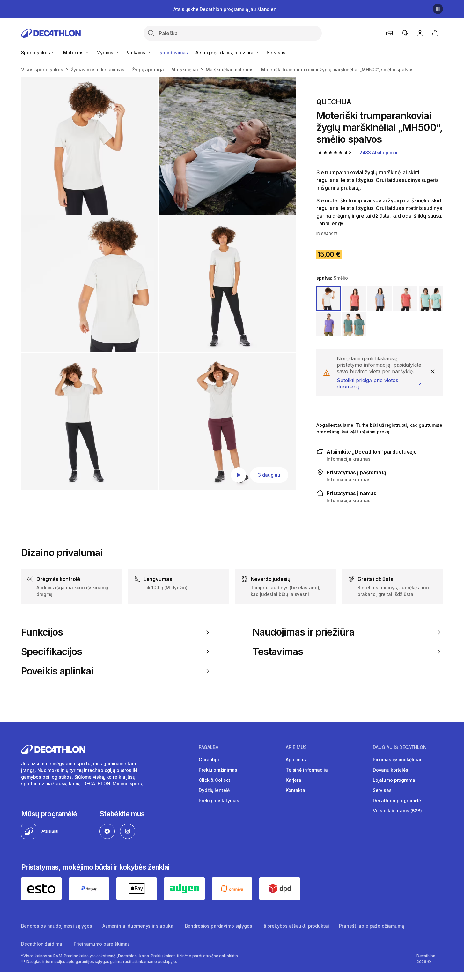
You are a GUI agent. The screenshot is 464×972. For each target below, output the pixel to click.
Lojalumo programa (394, 780)
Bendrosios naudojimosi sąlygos (56, 926)
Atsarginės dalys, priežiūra (224, 52)
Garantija (209, 759)
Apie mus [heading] (296, 747)
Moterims (74, 52)
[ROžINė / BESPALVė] (354, 298)
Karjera (293, 780)
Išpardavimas (173, 52)
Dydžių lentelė (214, 790)
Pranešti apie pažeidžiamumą (371, 926)
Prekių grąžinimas (218, 769)
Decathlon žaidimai (42, 943)
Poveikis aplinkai (57, 671)
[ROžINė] (405, 298)
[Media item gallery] (158, 283)
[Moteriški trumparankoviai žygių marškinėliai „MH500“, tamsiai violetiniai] (89, 146)
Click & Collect (214, 780)
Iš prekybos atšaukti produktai (295, 926)
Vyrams (105, 52)
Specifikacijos (51, 651)
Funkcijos (42, 632)
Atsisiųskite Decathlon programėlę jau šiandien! (225, 9)
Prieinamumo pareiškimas (102, 943)
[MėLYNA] (431, 298)
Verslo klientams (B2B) (397, 810)
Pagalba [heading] (208, 747)
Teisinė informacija (307, 769)
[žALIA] (354, 324)
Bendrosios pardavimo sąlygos (218, 926)
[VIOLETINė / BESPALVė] (379, 298)
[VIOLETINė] (328, 324)
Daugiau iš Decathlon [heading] (400, 747)
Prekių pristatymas (219, 800)
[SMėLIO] (328, 298)
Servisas (276, 52)
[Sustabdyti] (438, 9)
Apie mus (296, 759)
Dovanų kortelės (390, 769)
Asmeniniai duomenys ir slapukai (138, 926)
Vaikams (136, 52)
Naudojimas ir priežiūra (303, 632)
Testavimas (278, 651)
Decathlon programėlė (397, 800)
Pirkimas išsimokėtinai (397, 759)
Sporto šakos (36, 52)
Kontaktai (296, 790)
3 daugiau (269, 475)
